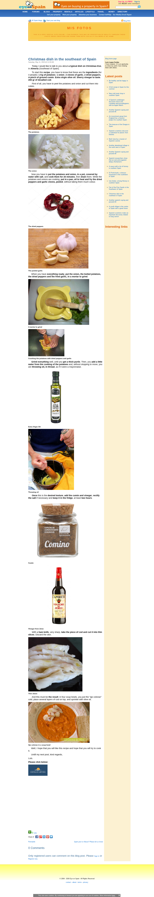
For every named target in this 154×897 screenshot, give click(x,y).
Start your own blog (53, 20)
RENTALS (68, 12)
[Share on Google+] (40, 836)
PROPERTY (57, 12)
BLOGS (47, 12)
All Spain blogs (37, 20)
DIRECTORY (122, 12)
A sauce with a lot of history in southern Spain (118, 167)
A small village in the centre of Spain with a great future (118, 207)
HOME (25, 12)
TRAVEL (100, 12)
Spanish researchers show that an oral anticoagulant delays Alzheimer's (118, 160)
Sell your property (53, 15)
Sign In (96, 856)
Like (35, 833)
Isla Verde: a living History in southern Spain (119, 182)
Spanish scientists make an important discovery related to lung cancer (118, 214)
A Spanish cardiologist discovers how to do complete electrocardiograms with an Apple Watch (119, 102)
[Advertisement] (79, 48)
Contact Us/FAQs (105, 15)
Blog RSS (127, 21)
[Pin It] (47, 836)
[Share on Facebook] (36, 836)
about (74, 882)
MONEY (112, 12)
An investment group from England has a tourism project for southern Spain (118, 118)
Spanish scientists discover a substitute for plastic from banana (118, 132)
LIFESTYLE (90, 12)
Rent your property (70, 15)
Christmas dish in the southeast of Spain (116, 194)
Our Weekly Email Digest (122, 15)
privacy (85, 882)
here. (113, 895)
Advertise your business (88, 15)
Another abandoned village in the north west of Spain (119, 146)
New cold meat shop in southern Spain (117, 94)
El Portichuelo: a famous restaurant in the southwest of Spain (118, 174)
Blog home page (111, 59)
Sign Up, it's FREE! (125, 2)
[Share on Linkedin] (44, 836)
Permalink (31, 842)
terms (80, 882)
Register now (32, 859)
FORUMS (35, 12)
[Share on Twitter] (51, 836)
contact (68, 882)
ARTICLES (79, 12)
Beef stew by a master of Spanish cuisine (117, 140)
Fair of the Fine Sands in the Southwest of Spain (119, 188)
